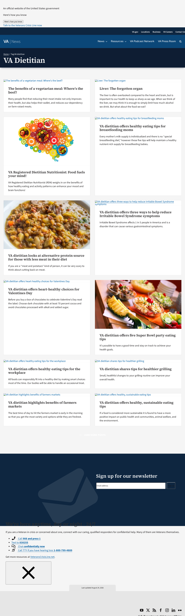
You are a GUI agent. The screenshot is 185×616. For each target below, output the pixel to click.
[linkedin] (173, 610)
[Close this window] (28, 572)
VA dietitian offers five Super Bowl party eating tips (138, 337)
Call (29, 538)
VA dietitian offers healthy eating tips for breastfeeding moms (133, 128)
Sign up (171, 486)
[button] (22, 25)
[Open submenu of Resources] (124, 41)
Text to (19, 542)
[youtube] (141, 610)
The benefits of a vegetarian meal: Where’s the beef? (45, 90)
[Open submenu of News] (105, 41)
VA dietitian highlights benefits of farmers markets (42, 404)
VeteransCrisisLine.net (42, 557)
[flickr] (180, 610)
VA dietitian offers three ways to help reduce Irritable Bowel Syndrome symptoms (136, 214)
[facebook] (160, 610)
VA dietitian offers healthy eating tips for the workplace (44, 371)
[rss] (154, 610)
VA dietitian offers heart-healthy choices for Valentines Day (43, 291)
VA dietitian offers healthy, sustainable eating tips (136, 404)
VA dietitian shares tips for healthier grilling (136, 369)
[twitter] (148, 610)
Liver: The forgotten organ (121, 88)
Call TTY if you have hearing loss (44, 550)
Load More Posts (95, 435)
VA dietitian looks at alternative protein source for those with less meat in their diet (46, 257)
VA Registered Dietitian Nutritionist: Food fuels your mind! (46, 174)
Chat (31, 546)
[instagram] (167, 610)
